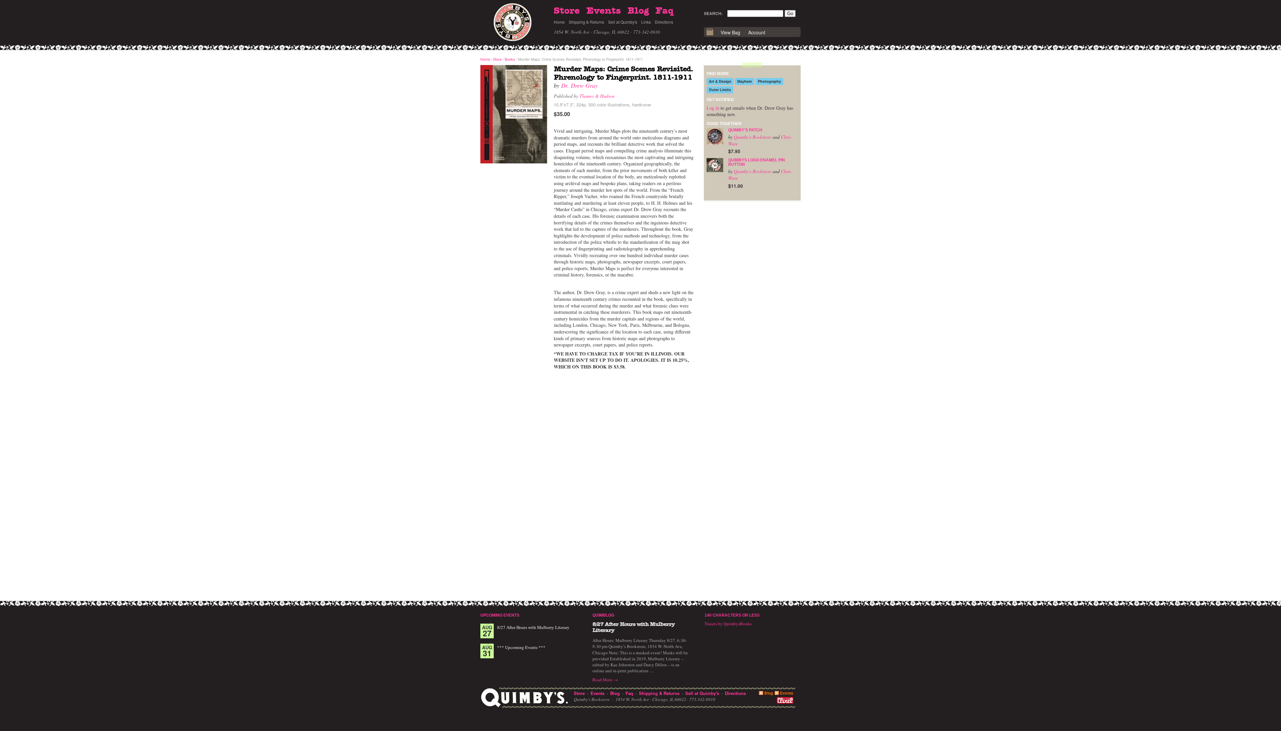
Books (510, 59)
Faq (665, 11)
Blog (638, 11)
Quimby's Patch (745, 130)
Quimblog (603, 615)
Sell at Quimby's (622, 22)
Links (646, 22)
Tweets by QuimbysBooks (728, 624)
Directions (664, 22)
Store (567, 11)
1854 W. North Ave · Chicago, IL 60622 (591, 32)
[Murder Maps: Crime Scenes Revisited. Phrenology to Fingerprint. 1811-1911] (513, 114)
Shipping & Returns (586, 22)
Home (559, 22)
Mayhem (744, 81)
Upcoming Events (499, 615)
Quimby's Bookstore (752, 137)
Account (756, 32)
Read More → (605, 680)
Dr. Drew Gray (579, 85)
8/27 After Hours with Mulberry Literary (533, 627)
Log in (713, 108)
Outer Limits (720, 90)
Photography (769, 81)
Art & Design (720, 81)
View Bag (730, 32)
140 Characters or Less (732, 615)
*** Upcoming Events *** (521, 647)
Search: (713, 13)
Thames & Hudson (596, 96)
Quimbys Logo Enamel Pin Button (756, 162)
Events (603, 11)
